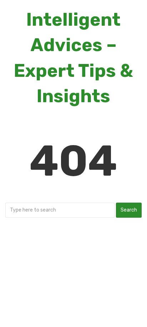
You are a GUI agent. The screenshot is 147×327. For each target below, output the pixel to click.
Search (129, 210)
